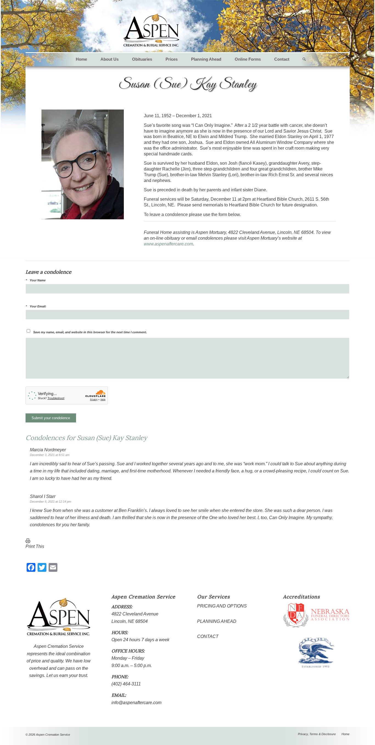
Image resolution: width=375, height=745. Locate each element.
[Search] (301, 59)
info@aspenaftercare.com (136, 702)
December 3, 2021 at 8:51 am (49, 454)
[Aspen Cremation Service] (151, 30)
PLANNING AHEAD (216, 621)
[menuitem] (81, 59)
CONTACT (208, 636)
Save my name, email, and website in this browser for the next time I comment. (90, 332)
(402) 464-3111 (126, 684)
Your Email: (38, 306)
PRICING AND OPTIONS (222, 606)
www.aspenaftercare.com (168, 244)
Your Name (38, 280)
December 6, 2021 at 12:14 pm (50, 501)
